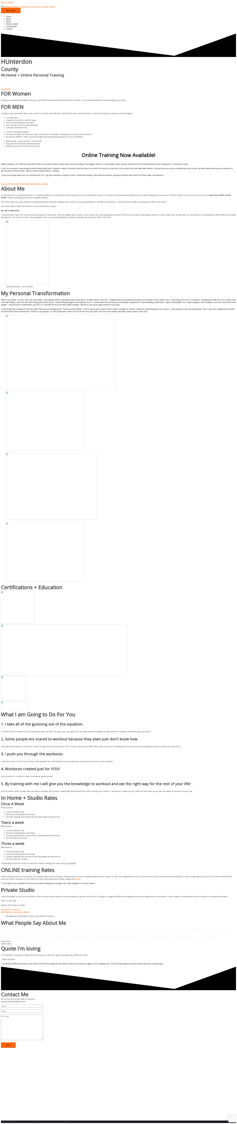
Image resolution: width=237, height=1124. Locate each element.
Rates (8, 21)
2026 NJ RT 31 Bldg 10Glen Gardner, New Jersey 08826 (15, 910)
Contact (9, 28)
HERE (78, 879)
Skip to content (7, 2)
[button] (6, 89)
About (8, 19)
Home (8, 16)
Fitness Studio (12, 23)
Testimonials (11, 26)
